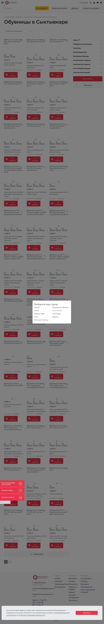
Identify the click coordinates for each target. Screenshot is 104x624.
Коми (36, 310)
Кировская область (60, 307)
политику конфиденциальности (31, 615)
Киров (37, 307)
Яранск (55, 317)
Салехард (56, 314)
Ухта (36, 317)
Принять (86, 613)
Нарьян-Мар (39, 314)
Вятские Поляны (41, 320)
